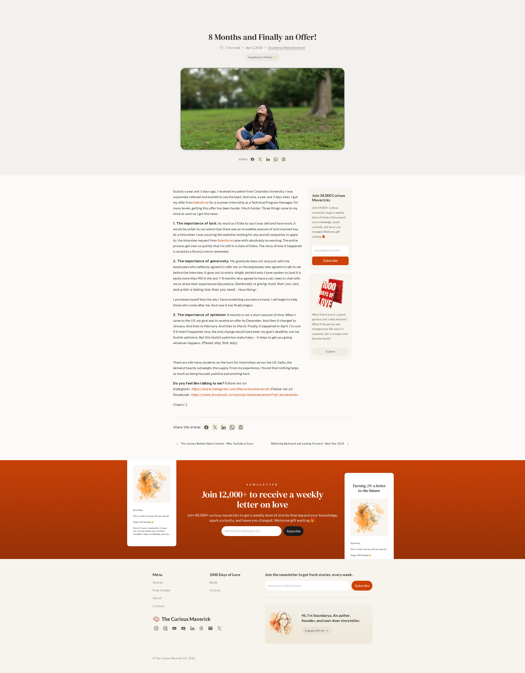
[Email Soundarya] (210, 628)
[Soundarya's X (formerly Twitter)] (219, 628)
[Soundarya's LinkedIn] (192, 628)
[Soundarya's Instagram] (156, 628)
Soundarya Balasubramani (286, 47)
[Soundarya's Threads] (201, 628)
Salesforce (201, 202)
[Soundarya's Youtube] (174, 628)
